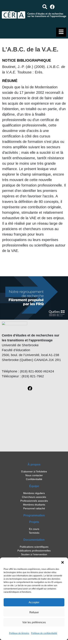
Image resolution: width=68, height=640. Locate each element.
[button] (62, 562)
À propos (34, 464)
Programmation (34, 515)
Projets (34, 521)
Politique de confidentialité (44, 633)
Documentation (34, 539)
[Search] (45, 6)
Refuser (34, 612)
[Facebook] (52, 6)
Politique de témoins (19, 633)
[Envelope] (61, 6)
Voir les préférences (34, 622)
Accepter (34, 602)
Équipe (34, 486)
